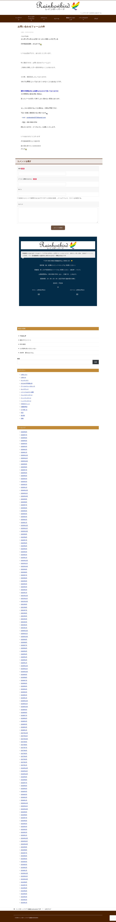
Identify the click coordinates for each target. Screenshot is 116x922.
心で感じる (24, 409)
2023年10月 (24, 531)
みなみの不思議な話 (26, 383)
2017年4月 (24, 756)
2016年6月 (24, 785)
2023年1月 (24, 557)
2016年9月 (24, 777)
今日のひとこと (25, 404)
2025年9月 (24, 464)
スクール (56, 18)
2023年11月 (24, 528)
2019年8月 (24, 677)
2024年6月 (24, 508)
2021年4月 (24, 619)
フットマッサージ (26, 398)
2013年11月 (24, 876)
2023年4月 (24, 549)
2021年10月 (24, 601)
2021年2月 (24, 625)
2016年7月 (24, 782)
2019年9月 (24, 674)
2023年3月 (24, 552)
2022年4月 (24, 584)
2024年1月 (24, 522)
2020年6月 (24, 648)
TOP (28, 909)
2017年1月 (24, 765)
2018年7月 (24, 715)
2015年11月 (24, 806)
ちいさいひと (25, 380)
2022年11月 (24, 563)
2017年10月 (24, 739)
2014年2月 (24, 867)
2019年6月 (24, 683)
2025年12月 (24, 455)
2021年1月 (24, 627)
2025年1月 (24, 487)
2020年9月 (24, 639)
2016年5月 (24, 788)
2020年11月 (24, 633)
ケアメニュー (44, 18)
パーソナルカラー (83, 18)
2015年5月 (24, 823)
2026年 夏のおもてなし (27, 352)
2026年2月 (24, 449)
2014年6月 (24, 856)
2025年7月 (24, 470)
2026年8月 (24, 432)
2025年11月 (24, 458)
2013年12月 (24, 873)
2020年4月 (24, 654)
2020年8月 (24, 642)
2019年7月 (24, 680)
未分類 (23, 415)
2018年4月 (24, 721)
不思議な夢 (23, 336)
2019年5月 (24, 686)
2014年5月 (24, 858)
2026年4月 (24, 443)
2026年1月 (24, 452)
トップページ (18, 18)
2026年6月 (24, 437)
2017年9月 (24, 742)
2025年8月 (24, 467)
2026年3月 (24, 446)
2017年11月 (24, 736)
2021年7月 (24, 610)
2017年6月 (24, 750)
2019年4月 (24, 689)
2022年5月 (24, 581)
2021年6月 (24, 613)
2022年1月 (24, 592)
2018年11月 (24, 703)
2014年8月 (24, 850)
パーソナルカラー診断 (27, 392)
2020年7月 (24, 645)
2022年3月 (24, 587)
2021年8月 (24, 607)
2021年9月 (24, 604)
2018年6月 (24, 718)
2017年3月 (24, 759)
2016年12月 (24, 768)
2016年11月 (24, 771)
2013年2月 (24, 899)
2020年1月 (24, 663)
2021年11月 (24, 598)
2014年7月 (24, 853)
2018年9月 (24, 709)
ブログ (96, 18)
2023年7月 (24, 540)
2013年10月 (24, 879)
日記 (22, 412)
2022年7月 (24, 575)
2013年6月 (24, 888)
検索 (18, 358)
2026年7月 (24, 435)
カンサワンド (25, 389)
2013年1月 (24, 902)
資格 (22, 418)
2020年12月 (24, 630)
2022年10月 (24, 566)
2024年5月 (24, 511)
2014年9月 (24, 847)
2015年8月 (24, 815)
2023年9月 (24, 534)
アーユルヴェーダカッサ (28, 386)
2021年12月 (24, 595)
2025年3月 (24, 481)
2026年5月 (24, 440)
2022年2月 (24, 589)
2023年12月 (24, 525)
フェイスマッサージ (26, 395)
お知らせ (23, 377)
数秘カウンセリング (70, 18)
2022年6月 (24, 578)
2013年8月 (24, 882)
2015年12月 (24, 803)
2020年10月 (24, 636)
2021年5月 (24, 616)
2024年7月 (24, 505)
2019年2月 (24, 695)
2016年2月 (24, 797)
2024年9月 (24, 499)
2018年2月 (24, 727)
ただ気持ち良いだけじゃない (28, 348)
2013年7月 (24, 885)
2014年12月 (24, 838)
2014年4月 (24, 861)
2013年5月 (24, 891)
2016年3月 (24, 794)
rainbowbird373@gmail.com (36, 117)
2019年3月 (24, 692)
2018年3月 (24, 724)
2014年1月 (24, 870)
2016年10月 (24, 774)
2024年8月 (24, 502)
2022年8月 (24, 572)
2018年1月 (24, 730)
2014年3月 (24, 864)
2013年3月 (24, 896)
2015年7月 (24, 818)
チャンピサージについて (31, 18)
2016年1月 (24, 800)
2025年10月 (24, 461)
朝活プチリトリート (25, 340)
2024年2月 (24, 519)
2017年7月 (24, 747)
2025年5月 (24, 475)
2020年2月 (24, 660)
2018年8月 (24, 712)
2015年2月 (24, 832)
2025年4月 (24, 478)
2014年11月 (24, 841)
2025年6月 (24, 473)
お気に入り (24, 374)
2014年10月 (24, 844)
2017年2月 (24, 762)
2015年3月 (24, 829)
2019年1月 (24, 698)
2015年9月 (24, 812)
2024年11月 (24, 493)
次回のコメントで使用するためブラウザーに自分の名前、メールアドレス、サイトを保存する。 (51, 198)
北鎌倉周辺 (24, 406)
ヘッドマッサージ (26, 401)
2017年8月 (24, 744)
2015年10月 (24, 809)
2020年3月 (24, 657)
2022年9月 (24, 569)
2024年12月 (24, 490)
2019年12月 (24, 666)
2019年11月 (24, 668)
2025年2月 (24, 484)
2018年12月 (24, 701)
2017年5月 (24, 753)
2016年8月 (24, 779)
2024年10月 (24, 496)
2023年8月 (24, 537)
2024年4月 (24, 513)
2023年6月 (24, 543)
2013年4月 (24, 893)
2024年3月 (24, 516)
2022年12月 (24, 560)
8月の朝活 (23, 344)
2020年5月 (24, 651)
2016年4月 (24, 791)
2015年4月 (24, 826)
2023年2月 (24, 554)
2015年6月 (24, 820)
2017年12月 (24, 733)
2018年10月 (24, 706)
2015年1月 (24, 835)
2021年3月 (24, 622)
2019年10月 (24, 671)
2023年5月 (24, 546)
